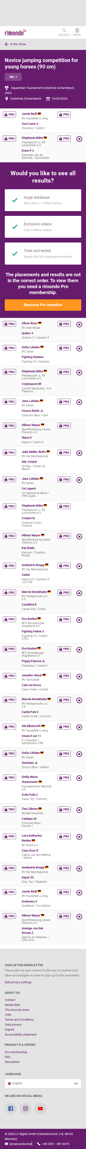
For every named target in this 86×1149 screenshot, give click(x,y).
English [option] (16, 1083)
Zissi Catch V (30, 124)
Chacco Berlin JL (32, 410)
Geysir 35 (28, 877)
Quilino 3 (27, 333)
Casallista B (29, 604)
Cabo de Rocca (31, 685)
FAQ (7, 1057)
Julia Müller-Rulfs (34, 452)
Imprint (9, 1029)
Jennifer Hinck (32, 675)
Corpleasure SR (31, 384)
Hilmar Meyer (31, 425)
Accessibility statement (21, 1034)
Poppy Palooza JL (33, 661)
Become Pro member (43, 304)
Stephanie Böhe (33, 138)
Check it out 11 (31, 736)
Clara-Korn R (30, 850)
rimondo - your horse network (15, 32)
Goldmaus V (29, 901)
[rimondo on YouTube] (40, 1109)
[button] (79, 139)
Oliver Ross (30, 323)
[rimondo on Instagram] (26, 1109)
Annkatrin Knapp (33, 565)
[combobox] (43, 1083)
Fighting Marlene (32, 357)
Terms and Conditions (19, 1019)
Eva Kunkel (30, 619)
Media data (12, 1005)
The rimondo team (17, 1010)
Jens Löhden (31, 401)
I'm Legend (29, 488)
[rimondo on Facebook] (11, 1109)
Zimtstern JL (30, 763)
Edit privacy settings (18, 982)
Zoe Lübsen (30, 808)
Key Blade (28, 548)
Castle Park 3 (30, 712)
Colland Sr (28, 518)
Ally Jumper (29, 461)
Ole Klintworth (32, 726)
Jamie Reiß (30, 114)
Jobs (8, 1014)
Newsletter (12, 1062)
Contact (10, 1000)
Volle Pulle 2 (30, 794)
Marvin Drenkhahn (35, 592)
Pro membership (16, 1052)
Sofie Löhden (31, 347)
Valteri (26, 575)
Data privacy (13, 1024)
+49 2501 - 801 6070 (55, 1144)
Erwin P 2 (28, 150)
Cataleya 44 (29, 818)
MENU (77, 34)
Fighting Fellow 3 (33, 631)
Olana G (27, 437)
